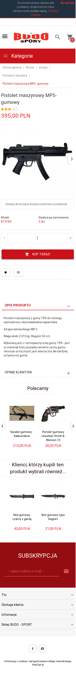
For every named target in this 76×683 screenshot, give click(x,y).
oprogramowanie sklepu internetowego (50, 661)
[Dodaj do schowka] (5, 272)
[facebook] (32, 648)
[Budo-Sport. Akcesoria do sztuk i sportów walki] (31, 37)
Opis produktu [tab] (18, 305)
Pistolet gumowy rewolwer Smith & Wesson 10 (53, 436)
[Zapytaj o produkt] (18, 272)
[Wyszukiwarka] (56, 37)
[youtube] (42, 648)
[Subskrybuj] (66, 571)
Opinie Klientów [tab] (18, 372)
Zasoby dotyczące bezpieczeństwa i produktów (36, 204)
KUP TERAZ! (41, 254)
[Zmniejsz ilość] (4, 238)
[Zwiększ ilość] (70, 238)
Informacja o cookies (15, 661)
